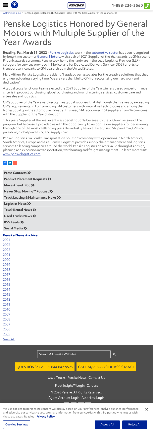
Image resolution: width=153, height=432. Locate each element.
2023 (6, 245)
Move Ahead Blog (17, 185)
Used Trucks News (18, 216)
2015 (6, 284)
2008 (6, 319)
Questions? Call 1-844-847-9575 (45, 367)
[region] (76, 417)
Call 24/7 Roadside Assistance (106, 367)
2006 (6, 329)
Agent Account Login (63, 397)
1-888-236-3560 (127, 5)
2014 (6, 289)
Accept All (107, 424)
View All (9, 339)
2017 (6, 275)
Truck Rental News (18, 210)
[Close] (146, 409)
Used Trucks (57, 377)
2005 (6, 334)
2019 (6, 265)
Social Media (14, 228)
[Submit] (114, 354)
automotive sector (105, 52)
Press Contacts (15, 173)
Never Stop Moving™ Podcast (26, 191)
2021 (6, 255)
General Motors (48, 56)
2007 (6, 324)
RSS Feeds (12, 222)
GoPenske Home (12, 13)
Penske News (77, 377)
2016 (6, 280)
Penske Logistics (62, 52)
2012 (6, 299)
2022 (6, 250)
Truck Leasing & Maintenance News (30, 197)
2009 (6, 314)
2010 (6, 309)
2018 (6, 270)
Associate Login (93, 397)
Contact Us (96, 377)
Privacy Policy (45, 416)
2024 (6, 240)
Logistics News (15, 203)
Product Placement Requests (26, 179)
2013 (6, 294)
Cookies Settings (16, 424)
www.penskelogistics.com (21, 154)
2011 (6, 304)
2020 (6, 260)
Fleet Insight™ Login (70, 385)
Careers (92, 385)
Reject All (134, 424)
